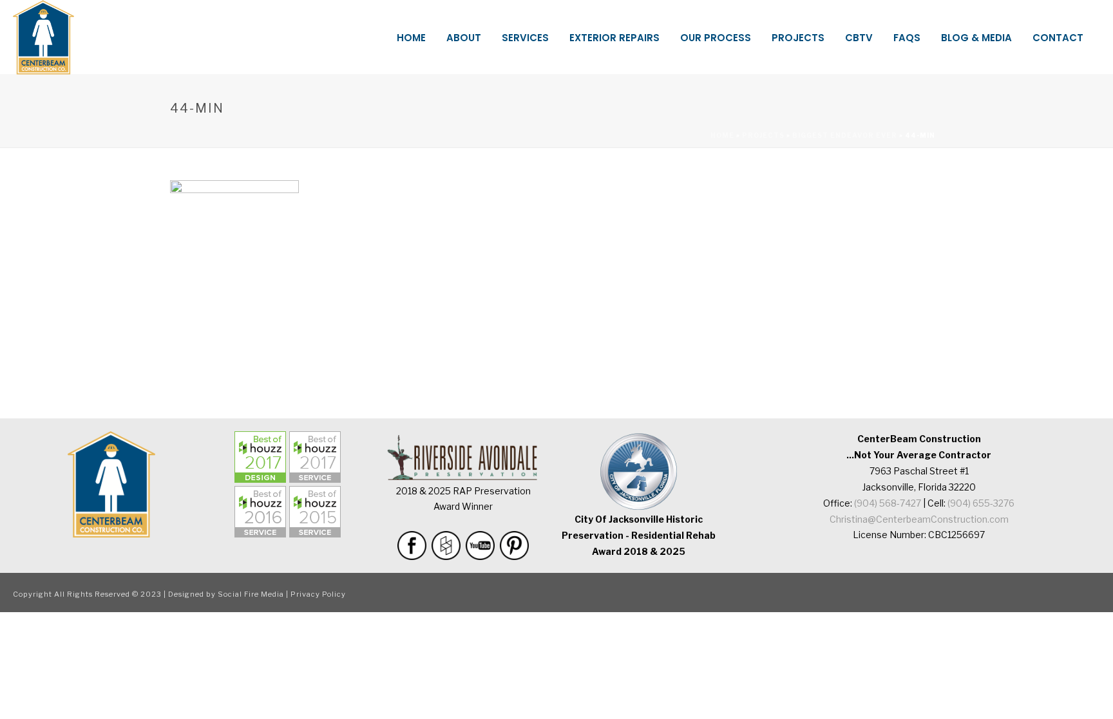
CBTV (859, 37)
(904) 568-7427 (887, 503)
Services (525, 37)
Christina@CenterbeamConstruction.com (919, 519)
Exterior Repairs (614, 37)
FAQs (906, 37)
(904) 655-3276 (980, 503)
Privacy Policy (318, 594)
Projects (798, 37)
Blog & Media (976, 37)
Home (411, 37)
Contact (1057, 37)
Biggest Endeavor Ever (844, 135)
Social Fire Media (251, 594)
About (463, 37)
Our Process (715, 37)
